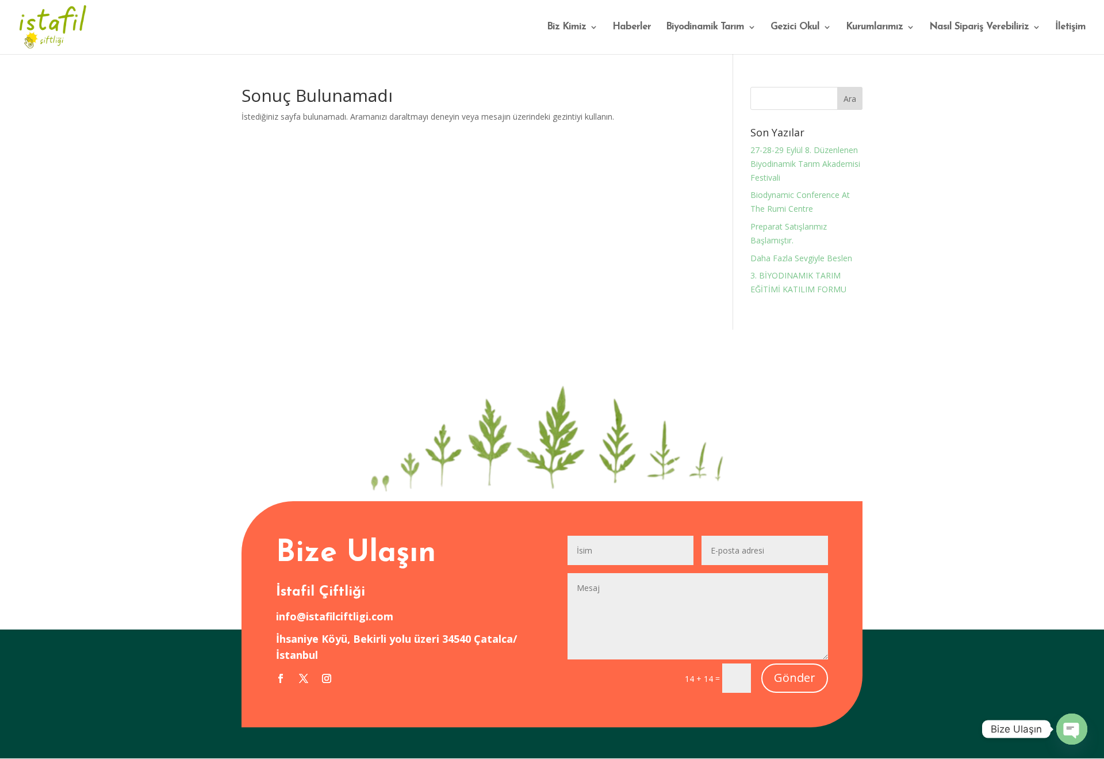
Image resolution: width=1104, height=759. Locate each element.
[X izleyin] (303, 678)
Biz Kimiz (566, 27)
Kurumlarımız (874, 27)
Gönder (794, 677)
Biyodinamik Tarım (705, 27)
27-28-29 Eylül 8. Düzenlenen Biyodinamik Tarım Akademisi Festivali (805, 163)
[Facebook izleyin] (280, 678)
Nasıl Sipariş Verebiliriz (979, 27)
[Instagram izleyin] (326, 678)
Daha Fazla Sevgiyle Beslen (801, 258)
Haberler (631, 27)
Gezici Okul (794, 27)
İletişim (1070, 27)
